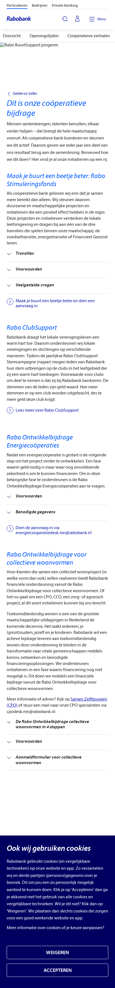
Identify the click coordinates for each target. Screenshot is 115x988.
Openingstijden (44, 35)
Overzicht (12, 35)
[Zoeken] (65, 19)
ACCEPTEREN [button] (58, 970)
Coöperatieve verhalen (89, 35)
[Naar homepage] (19, 19)
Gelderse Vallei (25, 93)
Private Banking (65, 5)
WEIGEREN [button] (57, 953)
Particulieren (17, 5)
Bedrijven (39, 5)
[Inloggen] (77, 19)
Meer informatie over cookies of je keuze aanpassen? (55, 927)
